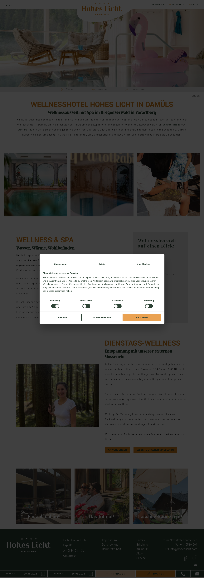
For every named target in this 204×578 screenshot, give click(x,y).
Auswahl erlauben (102, 317)
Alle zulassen (141, 317)
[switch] (86, 306)
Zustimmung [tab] (60, 264)
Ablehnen (62, 317)
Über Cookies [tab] (143, 264)
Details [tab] (102, 264)
